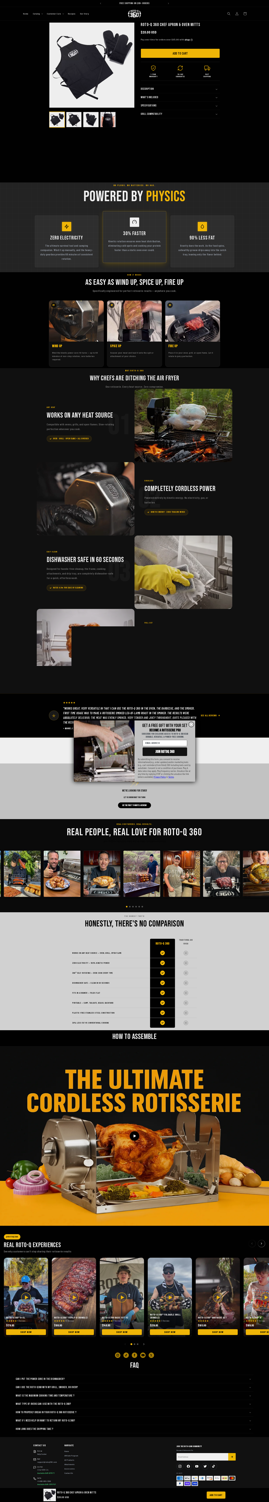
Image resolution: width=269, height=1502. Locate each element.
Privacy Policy (160, 776)
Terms (171, 776)
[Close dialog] (191, 724)
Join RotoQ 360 (165, 751)
